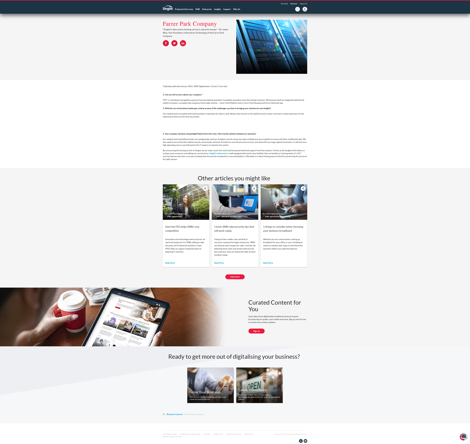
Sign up (256, 331)
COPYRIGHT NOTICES (233, 434)
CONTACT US (248, 434)
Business (293, 4)
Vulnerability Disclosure (190, 434)
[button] (466, 440)
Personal (284, 4)
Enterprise (207, 9)
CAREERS (206, 434)
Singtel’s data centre (218, 153)
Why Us (236, 9)
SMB (197, 9)
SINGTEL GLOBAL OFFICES (172, 437)
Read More (170, 263)
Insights (217, 9)
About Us (303, 4)
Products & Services (184, 9)
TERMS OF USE (218, 434)
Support (227, 9)
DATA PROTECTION (170, 434)
